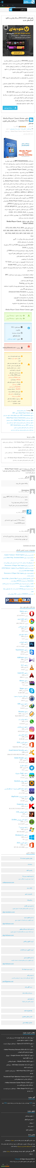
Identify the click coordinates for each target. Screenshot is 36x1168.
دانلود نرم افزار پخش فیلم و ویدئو (25, 422)
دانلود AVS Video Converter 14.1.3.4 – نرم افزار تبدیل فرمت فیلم (19, 1066)
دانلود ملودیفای (23, 634)
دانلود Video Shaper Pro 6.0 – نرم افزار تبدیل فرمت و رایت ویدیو (18, 1090)
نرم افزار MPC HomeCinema (18, 425)
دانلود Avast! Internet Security (18, 750)
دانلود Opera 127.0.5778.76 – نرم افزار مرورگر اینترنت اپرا (18, 1045)
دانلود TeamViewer (22, 650)
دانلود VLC (24, 665)
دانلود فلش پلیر (23, 735)
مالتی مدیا (23, 129)
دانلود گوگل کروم (23, 619)
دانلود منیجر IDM (23, 704)
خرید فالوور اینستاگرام (27, 950)
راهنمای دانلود (29, 1130)
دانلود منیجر (15, 358)
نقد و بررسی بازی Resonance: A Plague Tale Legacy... (19, 565)
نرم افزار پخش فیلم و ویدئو (26, 430)
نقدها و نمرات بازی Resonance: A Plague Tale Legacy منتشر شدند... (19, 574)
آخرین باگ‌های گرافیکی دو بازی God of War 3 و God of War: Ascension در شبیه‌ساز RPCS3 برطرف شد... (18, 580)
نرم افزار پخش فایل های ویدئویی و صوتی (23, 427)
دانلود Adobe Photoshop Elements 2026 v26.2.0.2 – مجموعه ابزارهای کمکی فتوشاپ (18, 1051)
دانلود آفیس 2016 (22, 742)
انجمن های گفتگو (29, 1119)
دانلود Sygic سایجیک (21, 773)
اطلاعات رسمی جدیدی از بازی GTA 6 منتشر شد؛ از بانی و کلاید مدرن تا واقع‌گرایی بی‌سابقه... (18, 585)
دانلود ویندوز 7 (23, 827)
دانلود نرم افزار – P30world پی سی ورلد (29, 2)
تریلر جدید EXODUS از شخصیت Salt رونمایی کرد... (20, 594)
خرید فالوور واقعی (28, 941)
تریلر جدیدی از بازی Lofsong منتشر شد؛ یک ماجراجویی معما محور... (18, 590)
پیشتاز (8, 1151)
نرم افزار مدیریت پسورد (21, 696)
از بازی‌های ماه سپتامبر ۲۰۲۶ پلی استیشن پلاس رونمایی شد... (18, 562)
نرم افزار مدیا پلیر (15, 430)
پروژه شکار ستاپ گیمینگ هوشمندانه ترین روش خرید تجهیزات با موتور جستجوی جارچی (19, 1039)
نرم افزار (29, 129)
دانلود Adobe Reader (21, 758)
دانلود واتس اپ (23, 719)
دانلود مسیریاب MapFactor (19, 796)
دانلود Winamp (23, 711)
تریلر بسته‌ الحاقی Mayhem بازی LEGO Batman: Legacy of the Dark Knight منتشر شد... (18, 569)
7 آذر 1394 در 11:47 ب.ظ (24, 478)
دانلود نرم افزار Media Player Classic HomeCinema (20, 418)
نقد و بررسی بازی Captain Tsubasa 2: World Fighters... (18, 555)
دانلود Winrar (23, 680)
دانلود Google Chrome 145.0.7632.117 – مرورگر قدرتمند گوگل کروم (19, 1057)
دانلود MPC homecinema (26, 415)
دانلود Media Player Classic (26, 413)
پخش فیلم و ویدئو (21, 410)
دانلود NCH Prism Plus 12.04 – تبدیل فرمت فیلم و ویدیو (19, 1072)
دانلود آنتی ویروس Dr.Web (20, 819)
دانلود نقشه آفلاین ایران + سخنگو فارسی (16, 789)
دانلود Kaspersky (22, 804)
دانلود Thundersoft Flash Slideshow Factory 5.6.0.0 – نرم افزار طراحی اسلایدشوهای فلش (18, 1078)
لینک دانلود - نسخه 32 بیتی (14, 315)
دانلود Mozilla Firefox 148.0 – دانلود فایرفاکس (20, 1061)
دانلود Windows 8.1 (21, 835)
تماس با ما (30, 1126)
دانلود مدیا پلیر (6, 415)
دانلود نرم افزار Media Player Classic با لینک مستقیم (20, 420)
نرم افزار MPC (29, 425)
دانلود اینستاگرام (23, 727)
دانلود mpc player (15, 415)
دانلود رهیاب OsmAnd (21, 781)
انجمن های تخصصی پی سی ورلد (24, 1146)
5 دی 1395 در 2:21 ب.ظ (21, 512)
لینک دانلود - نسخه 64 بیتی (14, 318)
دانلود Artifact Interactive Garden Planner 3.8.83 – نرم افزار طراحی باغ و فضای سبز (18, 1084)
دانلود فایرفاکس (23, 627)
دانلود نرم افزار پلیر (11, 422)
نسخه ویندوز (8, 108)
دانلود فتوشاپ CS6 (22, 812)
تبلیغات (31, 1123)
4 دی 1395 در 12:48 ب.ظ (24, 491)
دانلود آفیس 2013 (22, 843)
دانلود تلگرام (24, 765)
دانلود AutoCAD (23, 673)
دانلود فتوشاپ (23, 642)
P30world (17, 1159)
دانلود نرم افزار (11, 339)
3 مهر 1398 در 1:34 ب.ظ (24, 531)
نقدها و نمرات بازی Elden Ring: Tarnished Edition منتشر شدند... (18, 559)
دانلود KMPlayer (22, 657)
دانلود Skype (24, 688)
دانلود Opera (24, 611)
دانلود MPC (15, 413)
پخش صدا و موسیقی (15, 129)
